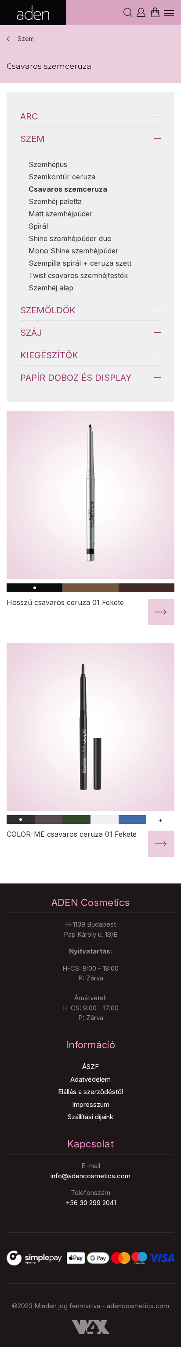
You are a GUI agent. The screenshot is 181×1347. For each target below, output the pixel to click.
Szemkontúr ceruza (62, 176)
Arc (29, 116)
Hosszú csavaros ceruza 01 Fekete (65, 602)
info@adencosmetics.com (90, 1176)
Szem (26, 38)
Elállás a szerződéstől (90, 1091)
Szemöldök (48, 310)
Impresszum (90, 1104)
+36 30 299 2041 (90, 1203)
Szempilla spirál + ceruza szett (80, 263)
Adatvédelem (90, 1079)
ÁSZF (90, 1066)
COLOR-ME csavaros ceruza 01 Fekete (72, 834)
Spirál (38, 226)
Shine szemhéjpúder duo (70, 238)
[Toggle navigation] (169, 12)
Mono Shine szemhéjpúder (74, 250)
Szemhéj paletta (55, 201)
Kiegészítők (49, 355)
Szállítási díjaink (90, 1117)
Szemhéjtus (48, 164)
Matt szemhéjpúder (61, 213)
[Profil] (141, 12)
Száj (31, 332)
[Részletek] (90, 495)
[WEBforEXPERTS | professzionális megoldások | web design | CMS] (90, 1327)
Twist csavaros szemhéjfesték (78, 275)
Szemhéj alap (51, 287)
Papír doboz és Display (76, 377)
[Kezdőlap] (33, 12)
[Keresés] (127, 12)
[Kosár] (154, 12)
